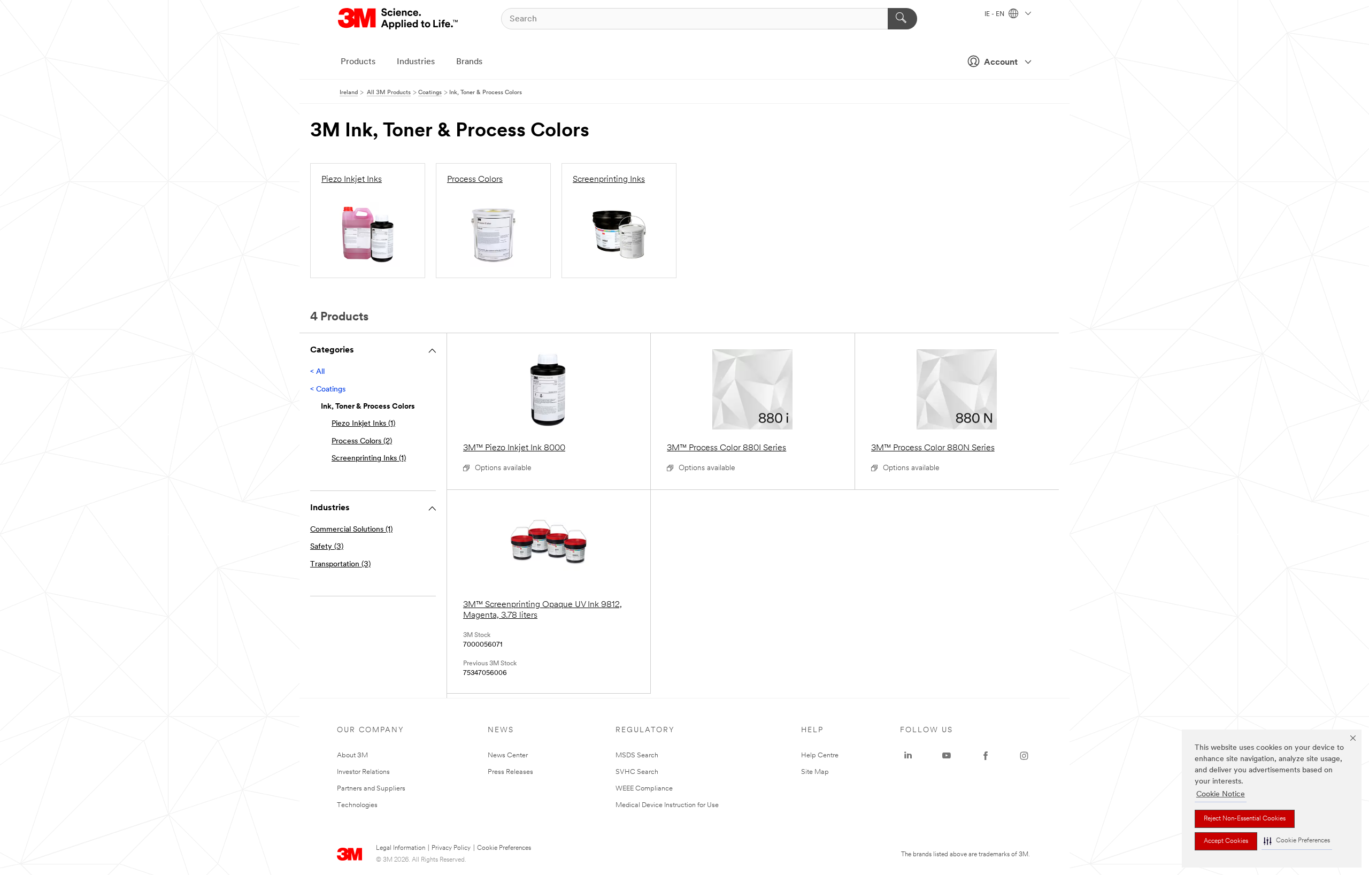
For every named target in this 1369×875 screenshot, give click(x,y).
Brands (469, 62)
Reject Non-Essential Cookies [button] (1245, 819)
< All (317, 372)
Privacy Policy (451, 848)
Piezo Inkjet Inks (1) (363, 424)
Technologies (357, 805)
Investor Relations (363, 772)
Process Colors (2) (362, 442)
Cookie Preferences (504, 848)
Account (1001, 62)
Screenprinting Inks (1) (369, 459)
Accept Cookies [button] (1226, 841)
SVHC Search (637, 772)
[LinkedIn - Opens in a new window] (908, 756)
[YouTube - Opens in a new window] (947, 756)
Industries (416, 62)
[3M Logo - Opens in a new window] (398, 18)
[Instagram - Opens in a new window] (1024, 756)
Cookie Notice (1220, 794)
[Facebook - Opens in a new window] (986, 756)
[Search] (902, 18)
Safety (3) (326, 547)
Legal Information (400, 848)
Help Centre (820, 755)
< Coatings (327, 390)
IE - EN (995, 14)
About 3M (352, 755)
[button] (1297, 841)
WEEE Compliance (644, 788)
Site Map (815, 772)
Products (358, 62)
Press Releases (510, 772)
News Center (508, 755)
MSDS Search (637, 755)
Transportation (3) (340, 565)
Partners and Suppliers (371, 788)
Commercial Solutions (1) (351, 530)
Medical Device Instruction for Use (667, 805)
